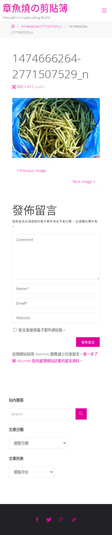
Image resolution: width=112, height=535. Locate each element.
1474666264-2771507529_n (41, 26)
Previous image (33, 170)
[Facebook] (37, 519)
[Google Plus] (61, 519)
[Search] (81, 414)
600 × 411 (26, 86)
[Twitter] (49, 519)
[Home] (13, 26)
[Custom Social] (74, 519)
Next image (82, 181)
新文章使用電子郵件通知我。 (42, 330)
